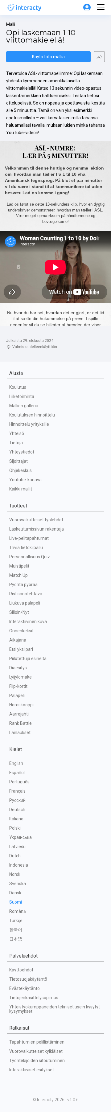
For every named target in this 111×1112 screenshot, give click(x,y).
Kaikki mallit (20, 488)
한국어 (15, 929)
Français (17, 791)
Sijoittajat (18, 461)
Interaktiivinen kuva (28, 621)
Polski (15, 828)
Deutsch (17, 809)
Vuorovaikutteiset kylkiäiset (36, 1051)
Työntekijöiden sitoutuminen (37, 1060)
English (16, 763)
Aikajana (17, 640)
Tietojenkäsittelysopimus (33, 997)
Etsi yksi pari (21, 649)
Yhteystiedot (21, 451)
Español (17, 772)
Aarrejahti (19, 714)
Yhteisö (16, 433)
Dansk (15, 892)
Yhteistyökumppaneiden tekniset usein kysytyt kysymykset (55, 1009)
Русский (17, 800)
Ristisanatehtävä (25, 593)
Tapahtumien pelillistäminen (36, 1042)
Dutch (15, 855)
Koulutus (17, 387)
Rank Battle (20, 723)
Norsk (14, 874)
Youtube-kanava (25, 479)
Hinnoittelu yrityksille (29, 424)
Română (17, 911)
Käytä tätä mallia (48, 56)
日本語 (15, 939)
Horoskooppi (21, 704)
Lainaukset (20, 732)
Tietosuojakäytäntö (28, 979)
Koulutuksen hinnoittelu (32, 414)
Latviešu (17, 846)
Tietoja (16, 442)
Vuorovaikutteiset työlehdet (36, 519)
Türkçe (16, 920)
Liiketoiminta (21, 396)
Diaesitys (18, 667)
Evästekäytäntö (24, 988)
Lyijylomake (20, 677)
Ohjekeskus (20, 470)
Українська (20, 837)
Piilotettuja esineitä (28, 658)
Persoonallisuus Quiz (29, 556)
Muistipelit (19, 566)
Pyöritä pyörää (23, 584)
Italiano (16, 818)
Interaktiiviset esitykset (31, 1069)
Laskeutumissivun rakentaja (36, 529)
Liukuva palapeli (24, 603)
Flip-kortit (18, 686)
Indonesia (18, 865)
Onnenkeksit (21, 630)
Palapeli (17, 695)
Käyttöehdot (21, 969)
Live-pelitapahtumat (29, 538)
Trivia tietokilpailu (26, 547)
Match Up (18, 575)
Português (19, 781)
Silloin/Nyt (19, 612)
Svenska (17, 883)
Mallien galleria (23, 405)
